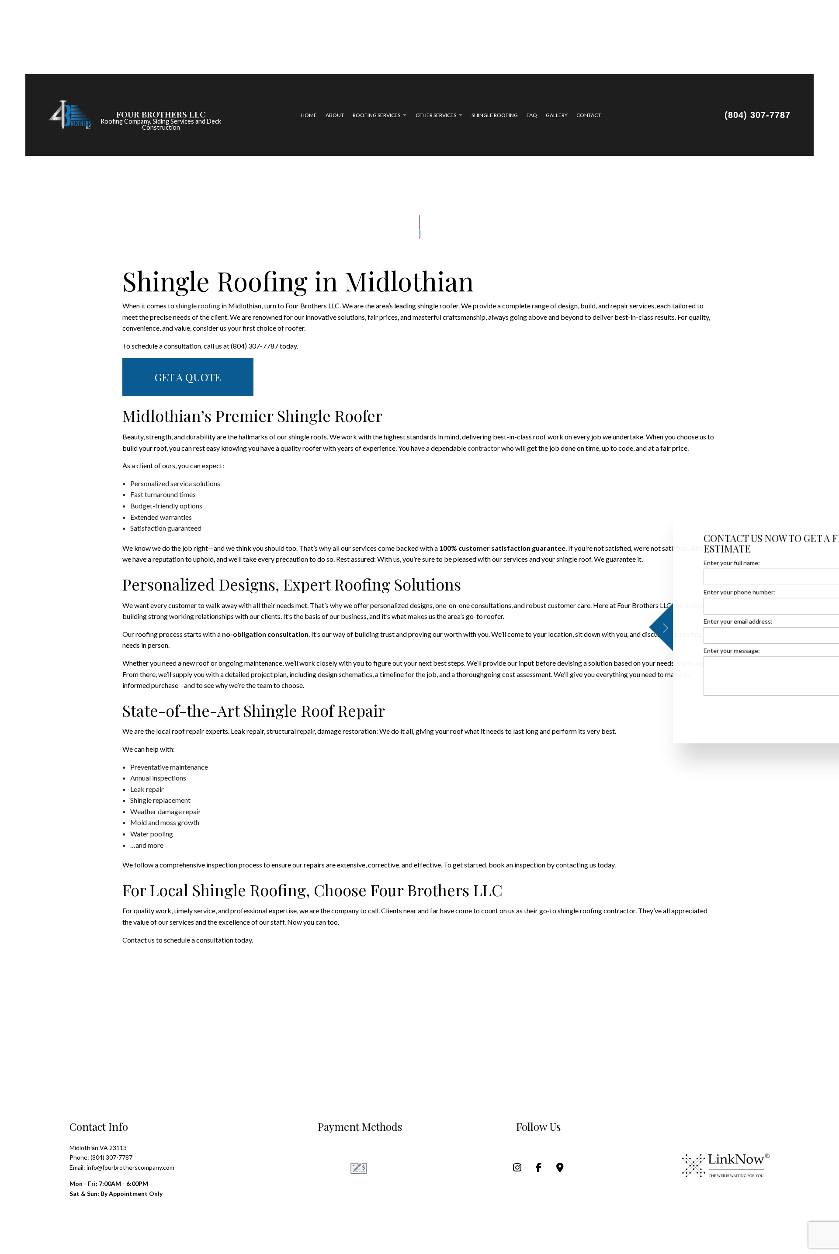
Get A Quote (188, 379)
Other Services (436, 116)
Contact (588, 116)
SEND (791, 711)
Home (309, 116)
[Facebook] (538, 1170)
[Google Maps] (560, 1170)
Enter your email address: (655, 621)
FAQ (532, 116)
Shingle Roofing (495, 116)
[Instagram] (517, 1170)
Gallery (557, 116)
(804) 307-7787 (757, 116)
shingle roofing (198, 307)
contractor (484, 450)
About (335, 116)
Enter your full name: (649, 562)
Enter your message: (649, 650)
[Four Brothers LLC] (70, 115)
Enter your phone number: (656, 591)
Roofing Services (376, 116)
